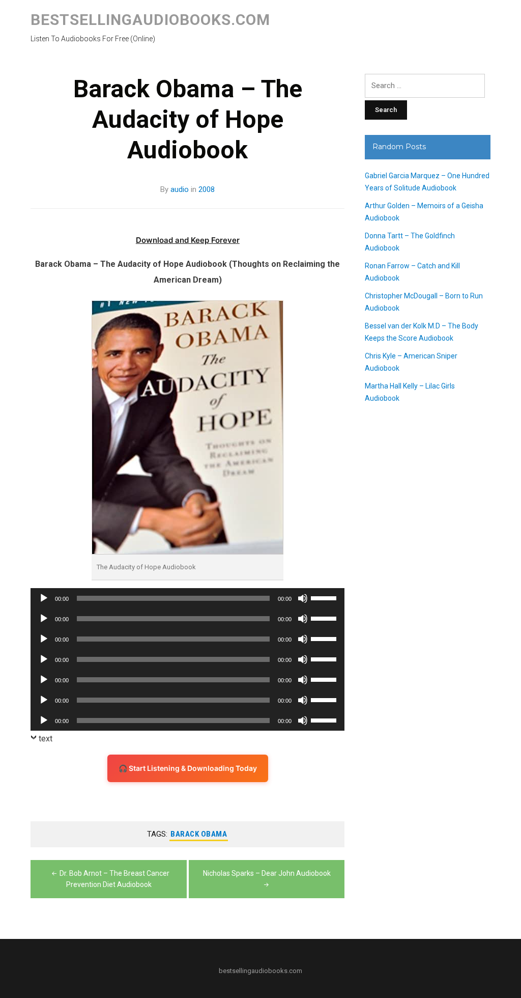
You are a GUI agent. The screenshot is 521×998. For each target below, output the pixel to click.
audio (179, 189)
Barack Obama (198, 834)
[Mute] (303, 598)
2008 (206, 189)
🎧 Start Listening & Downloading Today (188, 768)
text (45, 738)
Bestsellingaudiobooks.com (150, 20)
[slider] (325, 597)
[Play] (44, 598)
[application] (187, 598)
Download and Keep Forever (188, 240)
